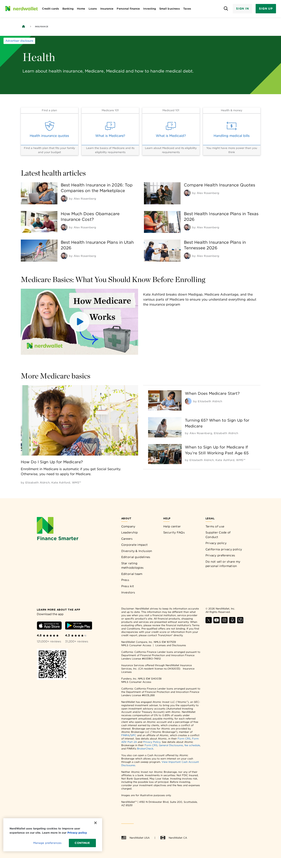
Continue (82, 842)
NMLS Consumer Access (136, 645)
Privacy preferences (220, 555)
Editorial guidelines (135, 557)
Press (125, 580)
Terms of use (214, 526)
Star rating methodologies (132, 566)
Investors (128, 592)
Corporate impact (134, 544)
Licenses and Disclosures (170, 645)
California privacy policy (223, 549)
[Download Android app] (78, 626)
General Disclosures (171, 745)
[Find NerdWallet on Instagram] (224, 622)
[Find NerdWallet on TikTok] (240, 622)
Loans (93, 8)
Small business (169, 8)
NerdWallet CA (178, 837)
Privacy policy (216, 543)
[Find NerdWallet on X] (208, 622)
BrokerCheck (145, 748)
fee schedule (192, 745)
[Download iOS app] (49, 626)
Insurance (107, 8)
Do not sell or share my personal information (222, 564)
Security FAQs (174, 532)
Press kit (127, 586)
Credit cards (50, 8)
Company (128, 526)
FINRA (125, 735)
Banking (68, 8)
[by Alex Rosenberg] (64, 198)
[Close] (95, 822)
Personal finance (128, 8)
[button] (79, 322)
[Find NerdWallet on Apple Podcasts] (232, 622)
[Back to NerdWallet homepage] (23, 26)
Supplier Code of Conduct (218, 535)
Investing (149, 8)
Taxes (187, 8)
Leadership (129, 532)
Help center (172, 526)
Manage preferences (47, 842)
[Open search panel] (226, 8)
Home (81, 8)
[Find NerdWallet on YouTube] (216, 622)
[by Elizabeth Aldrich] (188, 401)
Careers (127, 538)
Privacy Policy (151, 741)
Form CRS (184, 738)
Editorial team (131, 574)
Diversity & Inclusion (136, 551)
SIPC (133, 735)
